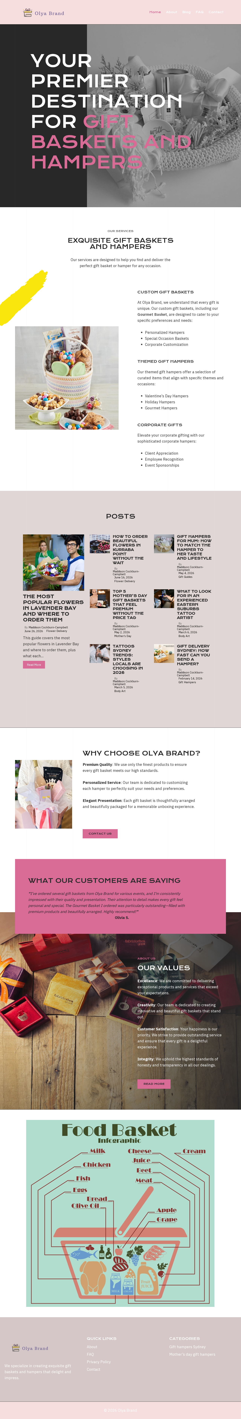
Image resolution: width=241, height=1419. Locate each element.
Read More (34, 664)
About (171, 12)
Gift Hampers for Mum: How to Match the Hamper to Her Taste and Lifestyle (194, 547)
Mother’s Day (122, 636)
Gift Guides (185, 577)
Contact (216, 12)
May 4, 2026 (186, 573)
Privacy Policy (99, 1361)
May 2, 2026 (122, 632)
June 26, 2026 (33, 631)
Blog (186, 12)
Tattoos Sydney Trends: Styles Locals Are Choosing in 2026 (128, 659)
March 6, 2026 (187, 632)
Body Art (184, 636)
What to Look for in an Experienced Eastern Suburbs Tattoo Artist (194, 604)
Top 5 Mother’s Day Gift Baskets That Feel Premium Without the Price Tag (130, 604)
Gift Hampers (187, 682)
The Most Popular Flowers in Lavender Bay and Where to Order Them (53, 608)
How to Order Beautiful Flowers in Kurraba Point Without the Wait (130, 549)
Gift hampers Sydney (187, 1346)
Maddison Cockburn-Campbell (48, 627)
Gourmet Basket (152, 314)
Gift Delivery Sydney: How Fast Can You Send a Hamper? (193, 655)
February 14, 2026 (190, 678)
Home (155, 12)
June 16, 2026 (123, 577)
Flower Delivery (56, 631)
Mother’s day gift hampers (192, 1354)
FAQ (200, 12)
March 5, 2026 (123, 687)
